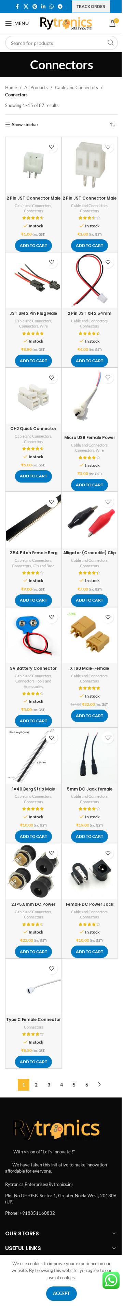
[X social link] (26, 6)
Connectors (33, 211)
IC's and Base (43, 565)
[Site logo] (66, 22)
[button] (33, 245)
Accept (61, 1293)
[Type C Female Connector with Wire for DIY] (33, 986)
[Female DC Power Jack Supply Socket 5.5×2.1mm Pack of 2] (90, 871)
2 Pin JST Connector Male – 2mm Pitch (90, 200)
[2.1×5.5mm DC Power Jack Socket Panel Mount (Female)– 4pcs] (33, 871)
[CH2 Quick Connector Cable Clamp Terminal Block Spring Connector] (33, 396)
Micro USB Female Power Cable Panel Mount (89, 440)
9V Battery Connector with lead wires (33, 671)
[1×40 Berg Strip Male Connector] (33, 756)
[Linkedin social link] (43, 6)
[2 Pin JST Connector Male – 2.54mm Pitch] (33, 165)
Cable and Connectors (76, 87)
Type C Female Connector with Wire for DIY (33, 1022)
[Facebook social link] (17, 6)
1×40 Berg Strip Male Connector (33, 791)
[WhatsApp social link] (51, 6)
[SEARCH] (111, 43)
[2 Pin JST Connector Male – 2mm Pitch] (90, 165)
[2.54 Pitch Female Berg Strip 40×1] (33, 520)
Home (11, 87)
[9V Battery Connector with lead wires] (33, 635)
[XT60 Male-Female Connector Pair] (90, 635)
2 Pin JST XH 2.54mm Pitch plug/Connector (89, 316)
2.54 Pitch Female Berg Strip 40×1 (33, 555)
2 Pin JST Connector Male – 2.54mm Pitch (33, 200)
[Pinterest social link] (34, 6)
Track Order (91, 6)
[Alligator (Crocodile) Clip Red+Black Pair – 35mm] (90, 520)
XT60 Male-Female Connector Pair (89, 671)
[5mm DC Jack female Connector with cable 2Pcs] (90, 756)
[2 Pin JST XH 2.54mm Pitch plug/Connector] (90, 280)
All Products (36, 87)
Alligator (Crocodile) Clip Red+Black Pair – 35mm (89, 555)
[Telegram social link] (60, 6)
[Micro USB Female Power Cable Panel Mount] (90, 400)
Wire (44, 326)
